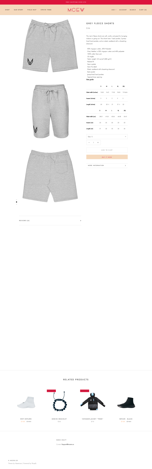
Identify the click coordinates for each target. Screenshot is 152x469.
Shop (7, 10)
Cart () (143, 10)
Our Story (18, 10)
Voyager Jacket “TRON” (92, 419)
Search (133, 10)
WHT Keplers (26, 419)
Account (123, 10)
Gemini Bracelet (59, 419)
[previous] (6, 403)
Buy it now (107, 157)
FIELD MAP (32, 10)
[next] (145, 403)
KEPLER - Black (126, 419)
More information (96, 165)
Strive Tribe (46, 10)
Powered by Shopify (29, 463)
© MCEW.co (13, 460)
